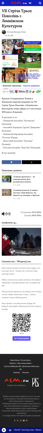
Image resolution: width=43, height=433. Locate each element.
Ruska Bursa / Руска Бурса (20, 360)
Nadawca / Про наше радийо (20, 363)
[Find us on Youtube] (24, 420)
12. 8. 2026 (16, 185)
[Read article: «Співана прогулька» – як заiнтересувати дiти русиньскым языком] (6, 179)
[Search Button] (40, 3)
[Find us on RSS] (27, 420)
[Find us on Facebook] (14, 420)
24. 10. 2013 (9, 35)
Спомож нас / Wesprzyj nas (16, 261)
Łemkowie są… (9, 222)
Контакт (25, 372)
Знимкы (16, 372)
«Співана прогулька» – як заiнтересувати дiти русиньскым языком (24, 179)
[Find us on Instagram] (21, 420)
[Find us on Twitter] (18, 420)
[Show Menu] (3, 3)
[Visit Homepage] (19, 3)
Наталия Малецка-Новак (16, 32)
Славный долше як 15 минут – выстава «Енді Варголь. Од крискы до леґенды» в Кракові (26, 192)
